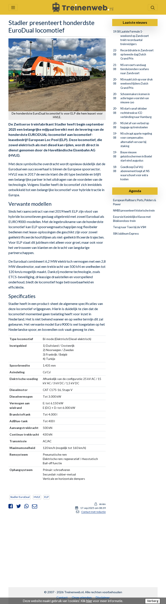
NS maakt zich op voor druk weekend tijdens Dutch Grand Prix (136, 83)
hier (89, 601)
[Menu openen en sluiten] (13, 7)
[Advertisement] (57, 547)
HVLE (37, 497)
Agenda (135, 191)
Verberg (152, 601)
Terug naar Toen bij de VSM (129, 227)
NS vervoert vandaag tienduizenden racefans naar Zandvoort (134, 69)
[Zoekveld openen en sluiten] (153, 7)
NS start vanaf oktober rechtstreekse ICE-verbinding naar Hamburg (136, 112)
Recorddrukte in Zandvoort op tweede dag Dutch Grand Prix (136, 54)
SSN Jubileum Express (126, 233)
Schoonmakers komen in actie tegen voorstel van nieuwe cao (135, 98)
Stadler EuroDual (20, 497)
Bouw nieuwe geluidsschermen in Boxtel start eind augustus (136, 156)
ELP (46, 497)
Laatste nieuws (135, 22)
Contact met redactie (93, 511)
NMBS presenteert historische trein (134, 210)
